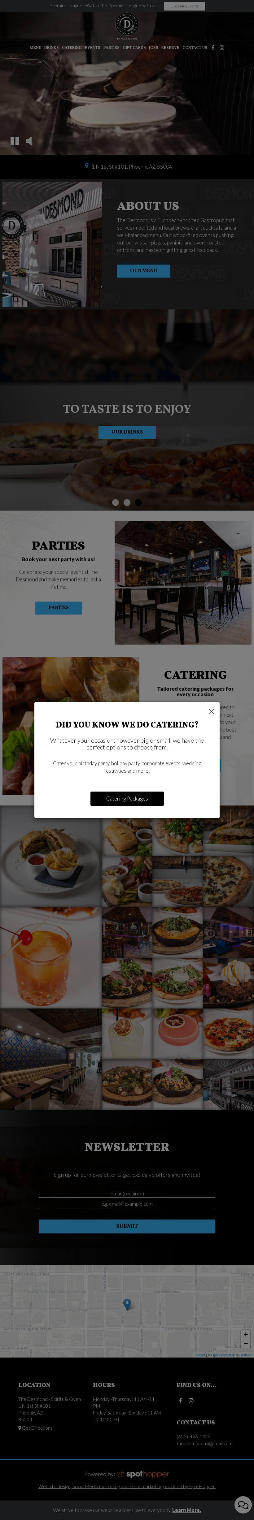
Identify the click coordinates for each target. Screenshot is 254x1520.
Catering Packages (127, 798)
